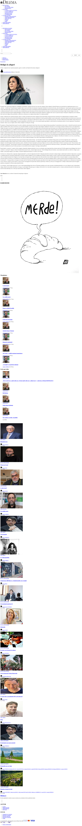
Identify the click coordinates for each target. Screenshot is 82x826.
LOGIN (4, 806)
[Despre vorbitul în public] (6, 306)
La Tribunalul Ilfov (4, 557)
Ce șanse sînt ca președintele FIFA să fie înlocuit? (11, 696)
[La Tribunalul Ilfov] (11, 554)
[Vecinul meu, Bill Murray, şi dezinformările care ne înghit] (11, 577)
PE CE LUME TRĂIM (9, 7)
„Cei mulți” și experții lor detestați (10, 364)
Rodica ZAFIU (5, 630)
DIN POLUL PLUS (8, 13)
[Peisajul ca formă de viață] (11, 785)
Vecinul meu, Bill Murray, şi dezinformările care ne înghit (13, 580)
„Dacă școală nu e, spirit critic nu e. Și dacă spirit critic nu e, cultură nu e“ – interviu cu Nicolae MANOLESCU (28, 380)
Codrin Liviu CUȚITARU (7, 606)
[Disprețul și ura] (11, 438)
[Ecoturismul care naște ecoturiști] (11, 739)
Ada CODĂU (4, 583)
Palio (1, 719)
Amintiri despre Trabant (8, 330)
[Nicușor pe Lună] (11, 461)
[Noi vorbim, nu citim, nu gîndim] (6, 414)
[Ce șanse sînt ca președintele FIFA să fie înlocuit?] (11, 693)
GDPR (4, 818)
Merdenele (2, 627)
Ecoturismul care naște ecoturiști (7, 742)
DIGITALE (5, 809)
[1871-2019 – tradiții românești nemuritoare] (6, 351)
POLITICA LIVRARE (7, 817)
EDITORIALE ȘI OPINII (7, 28)
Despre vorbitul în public (8, 308)
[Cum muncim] (11, 531)
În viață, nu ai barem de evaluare (8, 650)
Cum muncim (3, 534)
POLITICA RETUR (6, 816)
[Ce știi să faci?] (6, 283)
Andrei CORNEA (6, 299)
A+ (79, 55)
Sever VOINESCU (6, 378)
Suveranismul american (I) (6, 604)
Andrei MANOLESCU (6, 722)
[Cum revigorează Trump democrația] (11, 670)
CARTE (6, 20)
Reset (75, 55)
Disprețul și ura (3, 441)
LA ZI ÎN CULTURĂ (7, 15)
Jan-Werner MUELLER (6, 676)
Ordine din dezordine (7, 319)
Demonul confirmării (7, 342)
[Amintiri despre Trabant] (6, 328)
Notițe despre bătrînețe (8, 405)
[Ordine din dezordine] (6, 317)
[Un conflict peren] (6, 294)
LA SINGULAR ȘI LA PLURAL (11, 10)
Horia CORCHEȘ (5, 653)
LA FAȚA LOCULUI (9, 12)
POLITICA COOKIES (7, 815)
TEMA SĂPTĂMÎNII (7, 22)
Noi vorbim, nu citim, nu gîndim (10, 417)
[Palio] (11, 716)
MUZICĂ (6, 19)
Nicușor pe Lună (4, 465)
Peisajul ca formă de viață (6, 789)
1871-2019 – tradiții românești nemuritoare (12, 353)
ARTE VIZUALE (8, 18)
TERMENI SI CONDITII (7, 814)
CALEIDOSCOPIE (8, 14)
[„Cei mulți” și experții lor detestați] (6, 362)
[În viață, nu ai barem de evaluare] (11, 647)
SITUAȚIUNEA (6, 5)
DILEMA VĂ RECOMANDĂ (10, 16)
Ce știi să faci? (6, 285)
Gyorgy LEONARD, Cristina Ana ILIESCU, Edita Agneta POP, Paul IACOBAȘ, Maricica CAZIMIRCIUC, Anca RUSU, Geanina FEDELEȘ (27, 792)
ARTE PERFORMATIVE (9, 17)
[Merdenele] (11, 623)
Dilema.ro (4, 57)
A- (72, 55)
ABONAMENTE (6, 23)
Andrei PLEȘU (5, 287)
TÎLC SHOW (7, 6)
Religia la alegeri (6, 59)
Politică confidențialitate (7, 824)
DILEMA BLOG (8, 8)
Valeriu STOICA (5, 444)
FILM (6, 21)
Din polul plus (5, 58)
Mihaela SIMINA (5, 560)
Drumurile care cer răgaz (6, 766)
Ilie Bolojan (5, 393)
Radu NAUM (4, 699)
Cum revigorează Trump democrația (8, 673)
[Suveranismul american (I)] (11, 600)
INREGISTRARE (6, 807)
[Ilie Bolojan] (6, 389)
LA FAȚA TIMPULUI (9, 11)
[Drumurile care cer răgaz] (11, 762)
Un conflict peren (6, 297)
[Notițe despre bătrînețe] (6, 402)
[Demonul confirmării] (6, 339)
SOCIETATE (5, 9)
